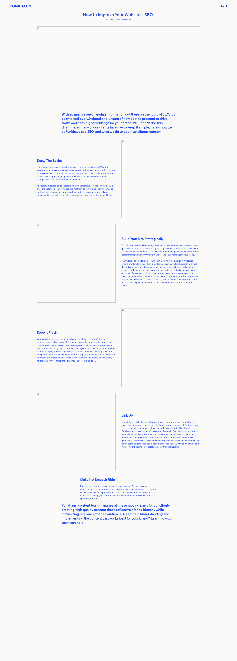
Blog (222, 6)
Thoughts (109, 19)
